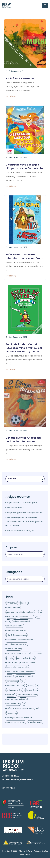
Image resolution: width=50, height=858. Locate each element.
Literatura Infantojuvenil (27, 694)
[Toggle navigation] (45, 5)
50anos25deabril (13, 607)
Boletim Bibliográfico (14, 626)
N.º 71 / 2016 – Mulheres (20, 78)
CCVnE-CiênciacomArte (16, 635)
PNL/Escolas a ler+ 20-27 (16, 708)
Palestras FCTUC (13, 704)
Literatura (10, 694)
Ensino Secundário (27, 662)
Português (33, 708)
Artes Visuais (11, 616)
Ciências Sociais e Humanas (18, 653)
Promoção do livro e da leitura (19, 717)
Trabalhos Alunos (35, 722)
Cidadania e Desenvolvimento (19, 639)
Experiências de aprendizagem (22, 502)
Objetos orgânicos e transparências (24, 512)
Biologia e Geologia (21, 621)
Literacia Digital (31, 690)
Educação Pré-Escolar (25, 658)
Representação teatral (15, 722)
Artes (40, 612)
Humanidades (12, 681)
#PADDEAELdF (12, 603)
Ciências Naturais (13, 649)
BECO (38, 616)
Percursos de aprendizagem (20, 530)
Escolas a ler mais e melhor (17, 667)
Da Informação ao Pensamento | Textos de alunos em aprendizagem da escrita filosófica (23, 521)
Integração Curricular (15, 685)
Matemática (11, 699)
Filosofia (9, 676)
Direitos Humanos (15, 507)
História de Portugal (24, 676)
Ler (37, 685)
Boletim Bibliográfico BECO (17, 630)
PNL (24, 704)
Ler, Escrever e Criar (14, 690)
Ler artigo (10, 96)
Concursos (37, 653)
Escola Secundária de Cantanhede (21, 672)
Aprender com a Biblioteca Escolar (20, 612)
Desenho (10, 658)
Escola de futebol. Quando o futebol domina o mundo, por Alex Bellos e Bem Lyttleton (24, 348)
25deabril (24, 603)
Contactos (8, 788)
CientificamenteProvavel (16, 644)
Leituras (30, 685)
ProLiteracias (11, 713)
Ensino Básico (11, 662)
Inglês (23, 681)
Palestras (23, 699)
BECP (8, 621)
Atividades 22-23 (26, 616)
